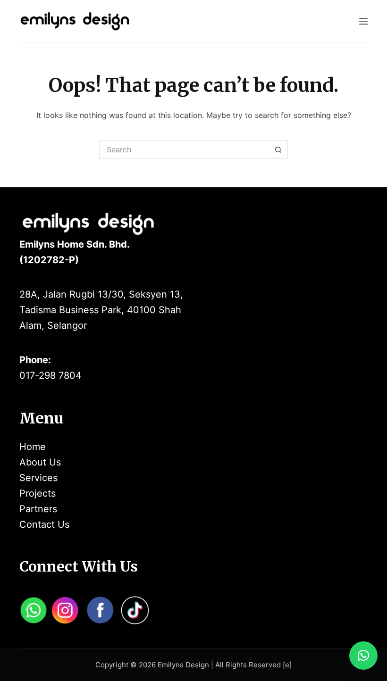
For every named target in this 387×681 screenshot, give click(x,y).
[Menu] (363, 21)
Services (38, 477)
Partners (38, 509)
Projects (37, 493)
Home (32, 446)
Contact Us (44, 524)
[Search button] (278, 149)
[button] (363, 655)
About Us (40, 462)
